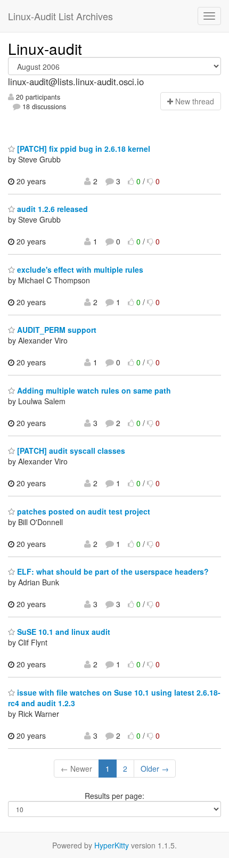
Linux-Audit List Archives (60, 16)
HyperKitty (111, 845)
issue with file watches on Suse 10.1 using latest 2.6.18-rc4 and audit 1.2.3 (114, 697)
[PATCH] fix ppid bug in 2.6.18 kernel (82, 148)
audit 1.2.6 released (51, 208)
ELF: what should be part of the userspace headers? (112, 571)
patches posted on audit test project (82, 511)
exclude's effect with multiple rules (79, 269)
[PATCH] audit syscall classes (70, 450)
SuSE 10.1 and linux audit (62, 631)
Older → (155, 768)
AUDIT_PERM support (55, 329)
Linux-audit (45, 48)
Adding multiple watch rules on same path (93, 390)
